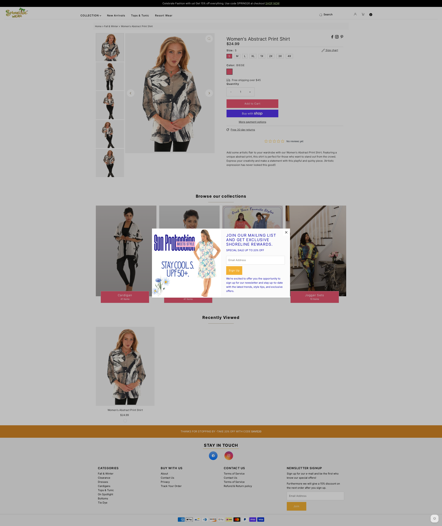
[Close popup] (286, 232)
